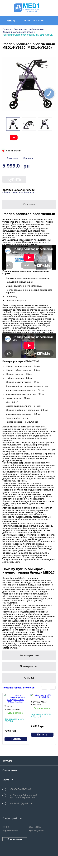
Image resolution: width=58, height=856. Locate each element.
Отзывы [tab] (29, 677)
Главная (6, 29)
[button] (51, 124)
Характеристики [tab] (29, 655)
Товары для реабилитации (29, 29)
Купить (14, 179)
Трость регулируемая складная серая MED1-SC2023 (13, 707)
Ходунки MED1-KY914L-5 (39, 703)
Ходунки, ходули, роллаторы (18, 32)
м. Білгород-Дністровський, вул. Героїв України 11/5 (24, 796)
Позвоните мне (14, 839)
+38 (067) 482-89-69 (33, 20)
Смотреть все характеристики (18, 192)
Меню (11, 20)
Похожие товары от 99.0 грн (18, 688)
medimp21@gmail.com (21, 803)
